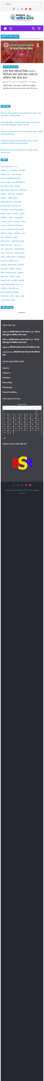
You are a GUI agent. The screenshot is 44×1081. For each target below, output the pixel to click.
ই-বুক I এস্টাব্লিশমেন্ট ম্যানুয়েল (10, 178)
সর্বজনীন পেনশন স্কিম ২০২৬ (10, 288)
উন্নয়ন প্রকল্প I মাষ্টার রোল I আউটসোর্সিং (14, 190)
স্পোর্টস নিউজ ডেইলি (8, 300)
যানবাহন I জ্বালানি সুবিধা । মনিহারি (12, 265)
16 (4, 424)
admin (16, 82)
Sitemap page (7, 387)
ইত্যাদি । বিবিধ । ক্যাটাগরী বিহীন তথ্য (13, 182)
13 (27, 420)
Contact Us (6, 373)
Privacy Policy (7, 382)
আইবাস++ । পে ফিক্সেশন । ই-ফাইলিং (13, 171)
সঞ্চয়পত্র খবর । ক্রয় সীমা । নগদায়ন (12, 281)
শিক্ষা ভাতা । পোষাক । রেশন (10, 277)
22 (38, 424)
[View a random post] (39, 28)
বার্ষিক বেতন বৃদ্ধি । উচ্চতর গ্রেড (11, 245)
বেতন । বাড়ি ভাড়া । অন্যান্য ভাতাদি (12, 253)
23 (5, 428)
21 (32, 424)
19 (21, 424)
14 (32, 420)
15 (38, 420)
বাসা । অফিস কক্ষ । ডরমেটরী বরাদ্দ (12, 249)
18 (16, 424)
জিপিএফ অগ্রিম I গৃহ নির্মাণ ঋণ (10, 66)
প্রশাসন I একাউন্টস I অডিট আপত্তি (12, 230)
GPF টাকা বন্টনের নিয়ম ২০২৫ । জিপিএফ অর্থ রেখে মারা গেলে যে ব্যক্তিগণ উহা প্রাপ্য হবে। (20, 74)
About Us (5, 368)
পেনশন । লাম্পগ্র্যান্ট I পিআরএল (11, 226)
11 (15, 420)
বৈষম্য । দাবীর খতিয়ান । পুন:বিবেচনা (13, 257)
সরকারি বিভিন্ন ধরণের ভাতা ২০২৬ (12, 285)
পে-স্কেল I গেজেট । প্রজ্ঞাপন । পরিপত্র (13, 222)
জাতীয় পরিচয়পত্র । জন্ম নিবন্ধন (11, 202)
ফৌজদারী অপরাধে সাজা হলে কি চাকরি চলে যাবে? (24, 347)
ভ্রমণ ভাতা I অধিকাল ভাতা (9, 261)
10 (10, 420)
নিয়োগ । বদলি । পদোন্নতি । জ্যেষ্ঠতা (13, 214)
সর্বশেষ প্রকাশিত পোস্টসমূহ (10, 292)
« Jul (4, 438)
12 (21, 420)
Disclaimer (6, 378)
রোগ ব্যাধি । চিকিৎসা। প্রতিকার (11, 269)
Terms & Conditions (9, 392)
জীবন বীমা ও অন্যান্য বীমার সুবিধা (12, 210)
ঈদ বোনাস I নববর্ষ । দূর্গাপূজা (10, 186)
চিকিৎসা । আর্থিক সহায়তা (9, 198)
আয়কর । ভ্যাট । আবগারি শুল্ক (11, 175)
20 (27, 424)
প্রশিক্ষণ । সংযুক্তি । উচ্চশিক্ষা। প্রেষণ (13, 233)
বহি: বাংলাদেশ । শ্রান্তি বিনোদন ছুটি (12, 241)
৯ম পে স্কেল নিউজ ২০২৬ (9, 167)
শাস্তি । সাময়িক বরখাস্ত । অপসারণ (12, 273)
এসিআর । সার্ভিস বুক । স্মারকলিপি (12, 194)
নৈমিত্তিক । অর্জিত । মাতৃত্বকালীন (12, 218)
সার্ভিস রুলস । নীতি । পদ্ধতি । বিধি (12, 296)
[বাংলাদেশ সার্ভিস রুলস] (5, 28)
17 (10, 424)
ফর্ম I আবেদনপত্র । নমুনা (9, 237)
